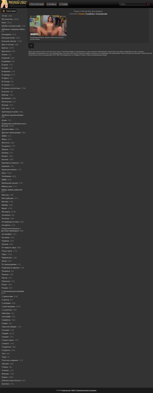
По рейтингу (90, 14)
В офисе (5, 78)
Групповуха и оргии (10, 112)
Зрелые (5, 149)
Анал (4, 22)
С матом (6, 300)
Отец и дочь (7, 251)
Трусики (5, 364)
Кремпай (6, 166)
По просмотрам (101, 14)
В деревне (6, 61)
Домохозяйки (8, 129)
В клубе (5, 68)
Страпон (5, 343)
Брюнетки (6, 51)
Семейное (6, 320)
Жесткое (6, 143)
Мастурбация (8, 198)
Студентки (6, 347)
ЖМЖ (4, 136)
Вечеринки (6, 98)
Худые (5, 377)
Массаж (5, 195)
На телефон (7, 234)
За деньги (6, 146)
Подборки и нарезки (11, 268)
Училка (5, 367)
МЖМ (4, 180)
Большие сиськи (9, 41)
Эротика (5, 384)
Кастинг (5, 159)
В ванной (6, 58)
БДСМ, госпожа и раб (11, 26)
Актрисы (52, 4)
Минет (5, 208)
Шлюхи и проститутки (11, 380)
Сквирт (5, 323)
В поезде (6, 81)
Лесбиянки (7, 176)
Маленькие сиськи (10, 183)
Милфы (5, 205)
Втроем (5, 105)
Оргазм (5, 244)
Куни (4, 173)
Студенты (6, 350)
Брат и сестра (8, 44)
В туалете (6, 85)
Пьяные (5, 274)
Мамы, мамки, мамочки (12, 190)
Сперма (5, 333)
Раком (5, 278)
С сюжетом (7, 310)
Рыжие (5, 288)
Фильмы (5, 374)
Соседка (6, 330)
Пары (4, 254)
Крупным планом (9, 169)
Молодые (6, 212)
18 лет (5, 16)
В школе (5, 91)
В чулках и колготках (11, 88)
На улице (6, 237)
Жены (4, 139)
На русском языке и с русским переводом (11, 229)
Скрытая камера (9, 327)
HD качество (7, 19)
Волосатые (7, 102)
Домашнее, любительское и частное (13, 124)
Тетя (4, 353)
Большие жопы (8, 38)
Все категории (37, 4)
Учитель (5, 370)
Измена (5, 153)
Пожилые (6, 271)
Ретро (4, 284)
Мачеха (5, 201)
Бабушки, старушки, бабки (13, 29)
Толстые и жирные (10, 360)
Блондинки (7, 34)
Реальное (6, 281)
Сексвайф (6, 316)
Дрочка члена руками (11, 132)
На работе (6, 225)
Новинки (6, 241)
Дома (4, 120)
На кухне (6, 218)
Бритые (5, 48)
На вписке (6, 215)
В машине (6, 71)
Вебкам (5, 95)
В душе (5, 65)
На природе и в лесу (10, 222)
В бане (5, 54)
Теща (4, 357)
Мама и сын (7, 186)
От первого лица (9, 247)
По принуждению (9, 264)
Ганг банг (6, 108)
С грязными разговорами (13, 291)
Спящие (5, 337)
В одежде (6, 75)
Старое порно (8, 340)
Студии (64, 4)
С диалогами (7, 296)
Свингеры (6, 313)
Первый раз (7, 258)
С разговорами (8, 306)
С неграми (6, 303)
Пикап (4, 261)
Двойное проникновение (12, 115)
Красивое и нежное (10, 163)
